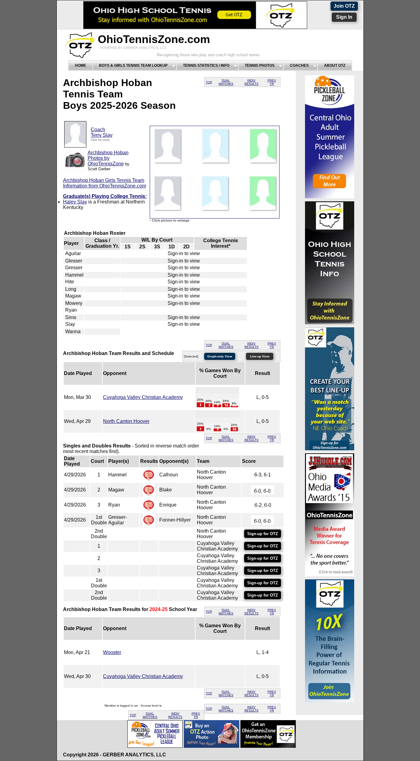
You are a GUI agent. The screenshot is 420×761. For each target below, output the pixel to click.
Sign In (344, 17)
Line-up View (259, 356)
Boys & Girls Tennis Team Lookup (133, 65)
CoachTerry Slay (102, 132)
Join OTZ (344, 6)
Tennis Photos (260, 65)
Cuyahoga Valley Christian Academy (143, 397)
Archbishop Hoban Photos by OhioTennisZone (108, 158)
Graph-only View (219, 356)
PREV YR (271, 82)
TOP (209, 82)
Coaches (299, 65)
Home (80, 65)
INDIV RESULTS (251, 82)
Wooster (112, 652)
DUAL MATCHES (226, 82)
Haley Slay (75, 201)
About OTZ (334, 65)
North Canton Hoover (126, 421)
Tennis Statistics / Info (206, 65)
